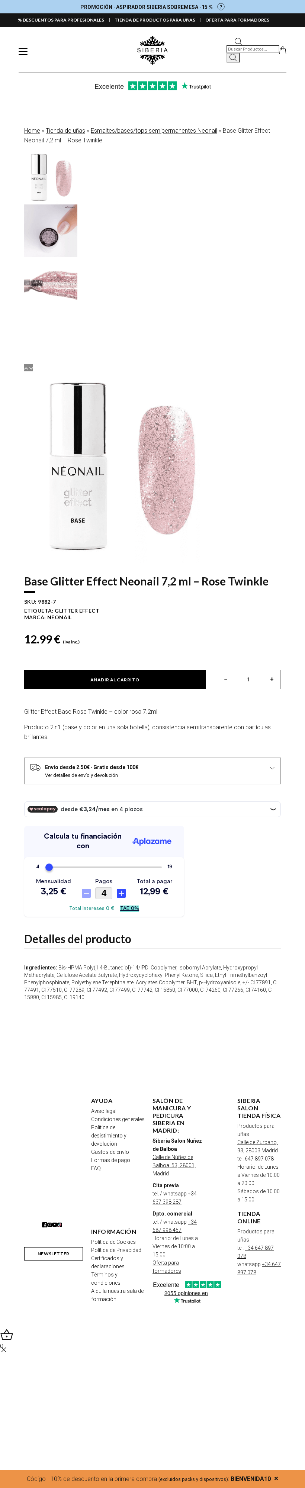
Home (32, 130)
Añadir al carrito (114, 679)
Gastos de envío (110, 1152)
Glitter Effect (77, 610)
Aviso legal (103, 1111)
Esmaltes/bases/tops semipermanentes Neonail (154, 130)
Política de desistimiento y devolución (108, 1135)
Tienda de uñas (65, 130)
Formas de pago (110, 1160)
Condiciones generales (118, 1119)
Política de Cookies (113, 1242)
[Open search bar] (238, 41)
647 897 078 (259, 1159)
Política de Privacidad (116, 1250)
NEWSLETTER (54, 1253)
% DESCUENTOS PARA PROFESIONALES (61, 20)
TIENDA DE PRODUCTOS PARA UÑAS (155, 20)
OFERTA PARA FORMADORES (237, 20)
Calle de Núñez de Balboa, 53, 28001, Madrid (174, 1165)
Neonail (59, 617)
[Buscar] (233, 57)
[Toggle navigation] (23, 52)
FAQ (96, 1168)
